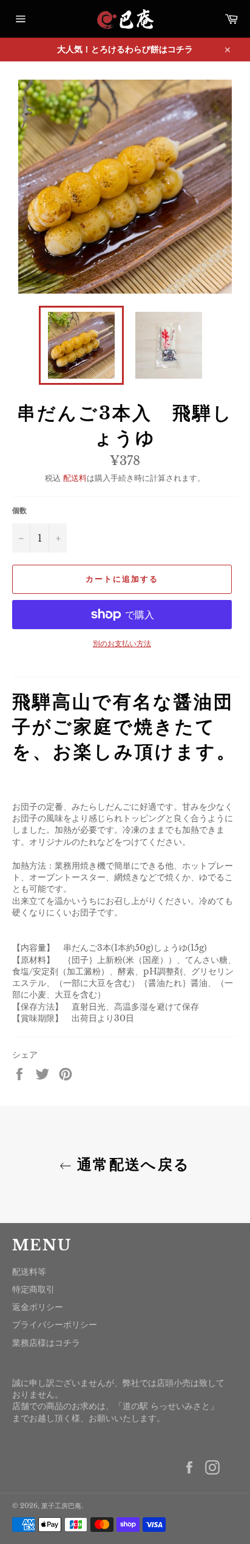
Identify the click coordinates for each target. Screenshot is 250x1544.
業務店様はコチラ (46, 1342)
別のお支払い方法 (122, 643)
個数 (19, 510)
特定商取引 (33, 1289)
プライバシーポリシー (54, 1324)
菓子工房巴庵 (61, 1505)
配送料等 (29, 1271)
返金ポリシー (37, 1306)
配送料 (75, 478)
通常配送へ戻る (131, 1164)
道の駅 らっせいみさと (166, 1406)
